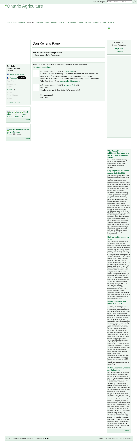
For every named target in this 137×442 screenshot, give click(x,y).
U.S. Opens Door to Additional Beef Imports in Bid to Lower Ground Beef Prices (118, 154)
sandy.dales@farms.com (70, 81)
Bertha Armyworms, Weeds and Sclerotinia (118, 369)
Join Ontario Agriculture (42, 67)
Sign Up (96, 2)
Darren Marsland (27, 438)
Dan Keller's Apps (13, 102)
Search (134, 2)
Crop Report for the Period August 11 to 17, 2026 (118, 172)
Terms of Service (126, 438)
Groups (9, 90)
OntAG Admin (69, 71)
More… (127, 430)
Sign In (102, 2)
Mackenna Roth (69, 85)
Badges (101, 438)
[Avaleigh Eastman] (10, 114)
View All (27, 120)
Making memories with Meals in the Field (116, 302)
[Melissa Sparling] (18, 114)
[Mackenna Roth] (25, 114)
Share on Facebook (17, 74)
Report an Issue (112, 438)
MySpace (13, 78)
